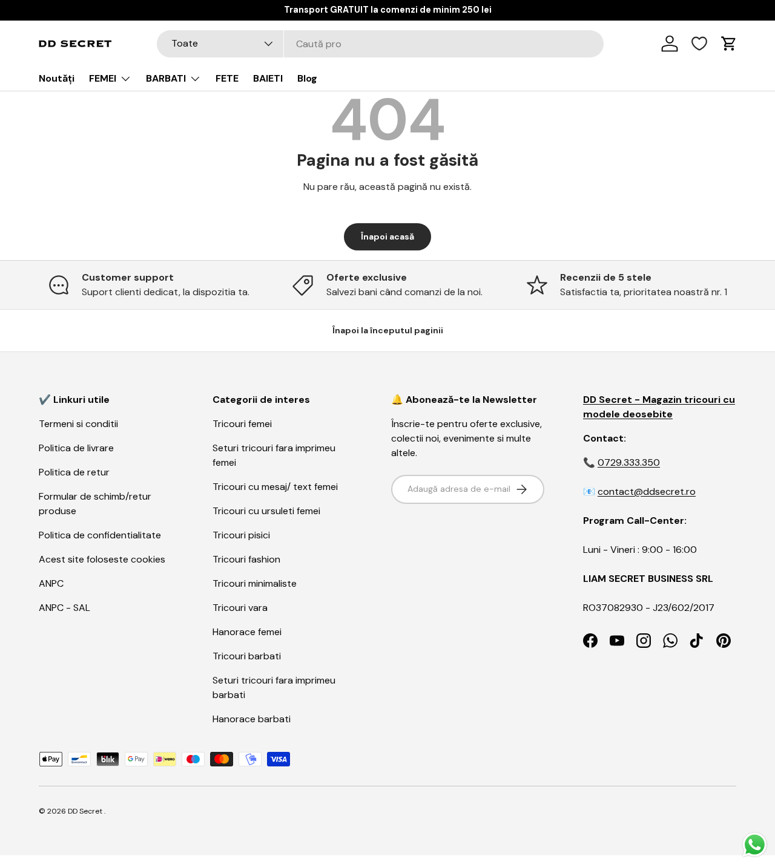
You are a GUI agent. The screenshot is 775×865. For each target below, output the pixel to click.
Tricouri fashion (246, 559)
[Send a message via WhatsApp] (754, 845)
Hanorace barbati (252, 719)
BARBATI (166, 78)
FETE (227, 78)
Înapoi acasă (387, 236)
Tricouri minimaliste (255, 583)
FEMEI (102, 78)
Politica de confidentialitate (100, 535)
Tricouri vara (240, 607)
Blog (307, 78)
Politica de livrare (76, 448)
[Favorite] (699, 43)
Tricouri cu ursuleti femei (266, 510)
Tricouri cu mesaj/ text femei (275, 486)
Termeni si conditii (78, 423)
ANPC (51, 583)
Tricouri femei (242, 423)
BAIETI (268, 78)
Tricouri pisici (241, 535)
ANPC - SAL (64, 607)
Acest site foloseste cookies (102, 559)
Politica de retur (74, 472)
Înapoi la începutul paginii (387, 330)
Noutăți (56, 78)
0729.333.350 (629, 462)
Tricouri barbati (247, 656)
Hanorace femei (247, 631)
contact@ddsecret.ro (647, 491)
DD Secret (85, 811)
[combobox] (380, 43)
